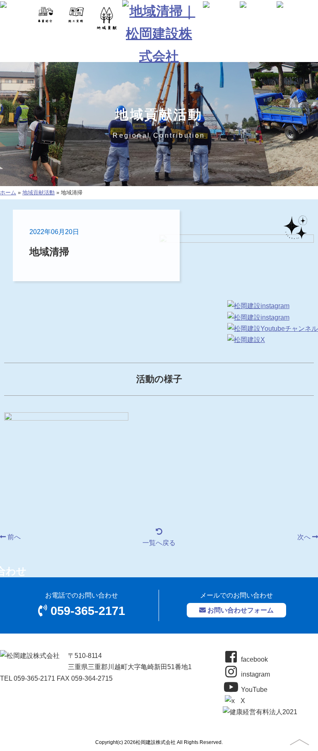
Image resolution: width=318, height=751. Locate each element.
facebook (253, 659)
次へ (304, 537)
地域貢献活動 (38, 192)
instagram (254, 674)
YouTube (253, 689)
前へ (13, 537)
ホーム (8, 192)
